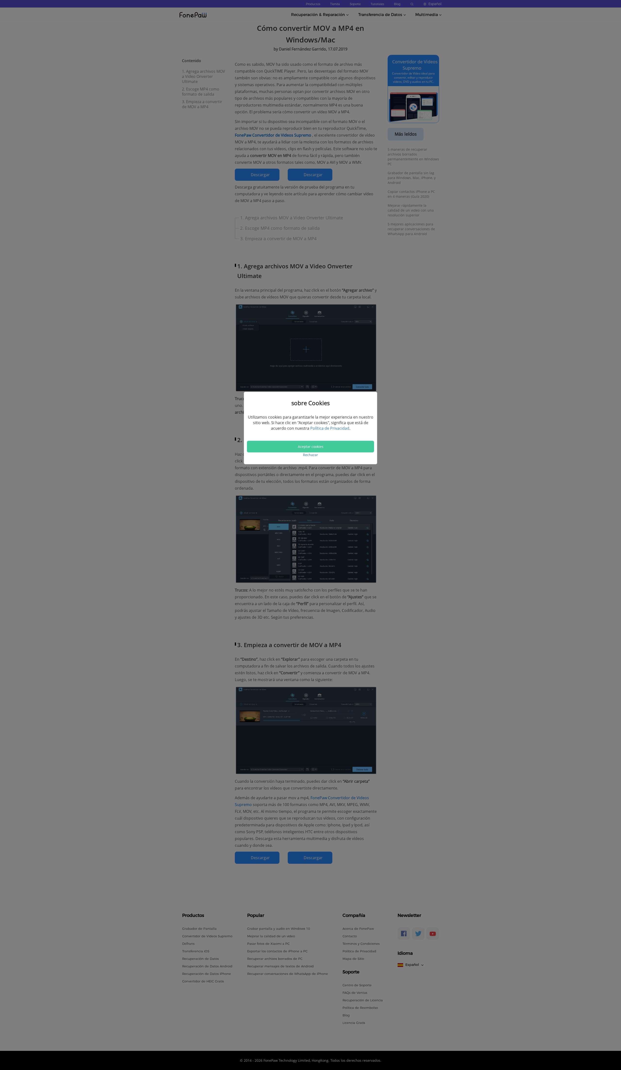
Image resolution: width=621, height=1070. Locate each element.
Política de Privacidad (329, 428)
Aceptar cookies (310, 446)
